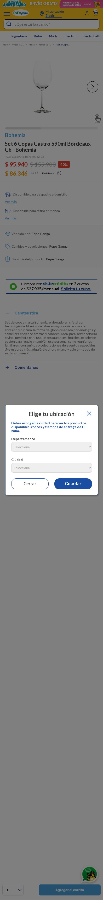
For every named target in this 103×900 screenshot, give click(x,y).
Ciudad (17, 460)
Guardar (73, 483)
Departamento (23, 439)
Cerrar (29, 483)
